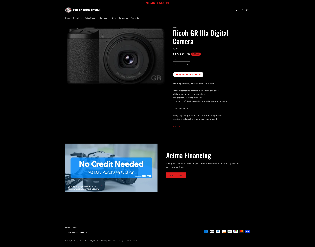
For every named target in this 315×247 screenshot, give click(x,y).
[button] (77, 18)
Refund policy (106, 240)
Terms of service (131, 240)
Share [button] (177, 127)
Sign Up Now (176, 175)
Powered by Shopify (92, 241)
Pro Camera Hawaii (78, 241)
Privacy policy (118, 240)
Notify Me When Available (188, 74)
